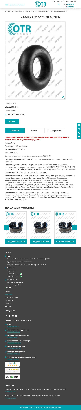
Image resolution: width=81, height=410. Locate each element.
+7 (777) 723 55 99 (13, 276)
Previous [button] (6, 227)
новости (10, 385)
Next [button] (74, 227)
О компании (9, 300)
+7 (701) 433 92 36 (16, 114)
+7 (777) (67, 7)
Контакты (8, 306)
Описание (15, 131)
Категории (8, 294)
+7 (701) (67, 4)
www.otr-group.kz (13, 326)
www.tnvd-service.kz (14, 343)
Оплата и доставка (11, 297)
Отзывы (34, 131)
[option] (35, 60)
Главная (7, 291)
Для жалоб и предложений (17, 5)
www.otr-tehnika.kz (13, 332)
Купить (12, 121)
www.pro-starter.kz (13, 354)
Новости (8, 303)
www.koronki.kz (12, 337)
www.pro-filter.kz (13, 359)
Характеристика (54, 131)
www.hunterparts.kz (14, 348)
